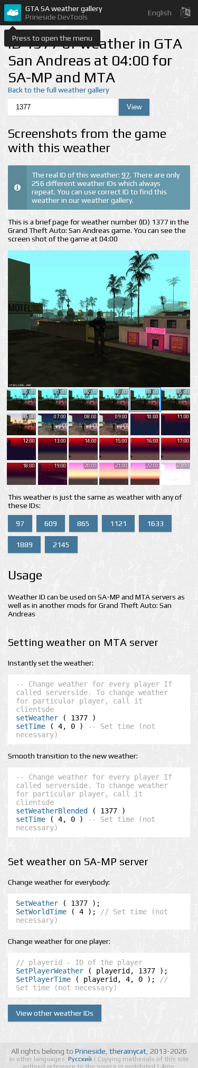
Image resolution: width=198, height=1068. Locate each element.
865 (83, 523)
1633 (155, 523)
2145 (61, 544)
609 (50, 523)
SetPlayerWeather (49, 971)
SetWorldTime (41, 911)
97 (125, 175)
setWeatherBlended (52, 811)
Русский (80, 1059)
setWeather (37, 718)
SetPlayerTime (43, 979)
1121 (118, 523)
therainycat (127, 1051)
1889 (24, 544)
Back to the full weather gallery (58, 90)
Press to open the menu (52, 38)
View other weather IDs (54, 1013)
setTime (30, 726)
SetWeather (37, 903)
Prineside (90, 1051)
